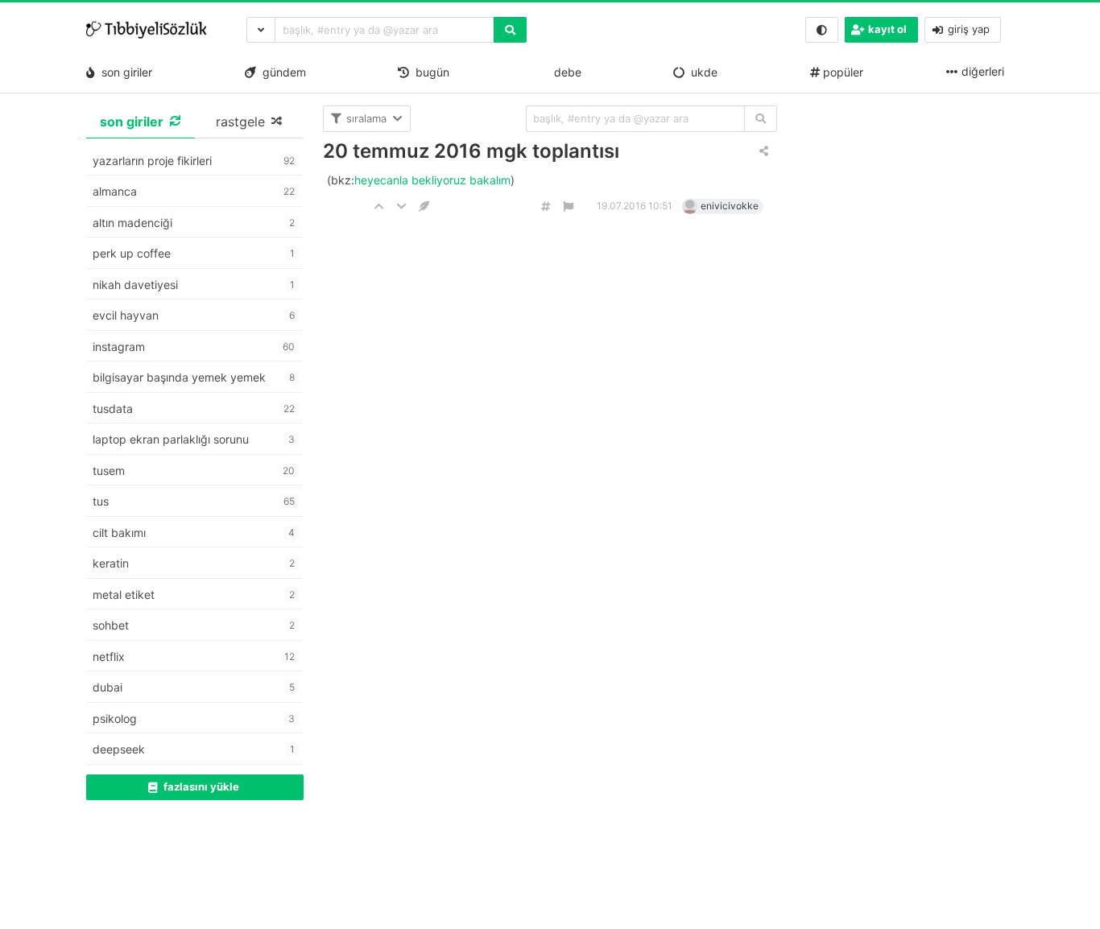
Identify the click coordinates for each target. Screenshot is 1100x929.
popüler (841, 72)
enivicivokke (730, 206)
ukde (700, 72)
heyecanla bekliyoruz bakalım (432, 180)
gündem (281, 72)
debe (566, 72)
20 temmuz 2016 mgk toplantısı (471, 151)
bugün (429, 72)
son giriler (123, 72)
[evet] (760, 118)
